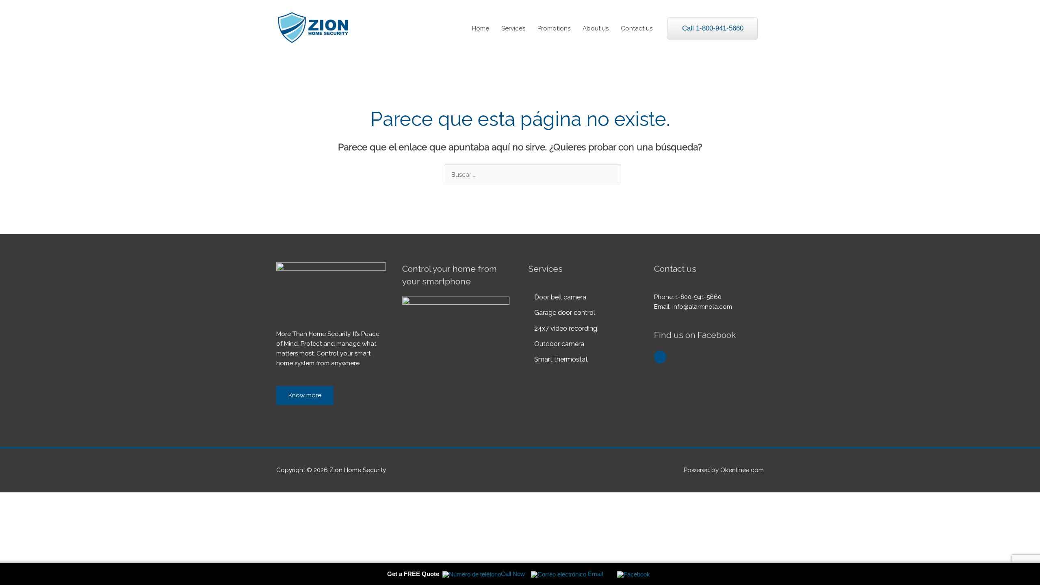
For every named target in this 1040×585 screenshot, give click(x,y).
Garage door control (564, 312)
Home (480, 28)
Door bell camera (560, 297)
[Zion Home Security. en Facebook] (660, 357)
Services (513, 28)
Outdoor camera (559, 344)
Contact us (636, 28)
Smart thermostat (561, 359)
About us (596, 28)
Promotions (553, 28)
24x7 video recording (565, 328)
